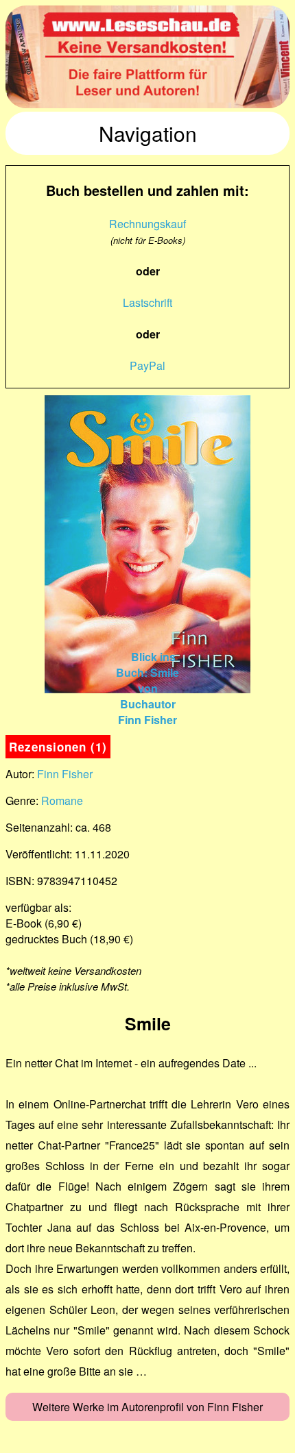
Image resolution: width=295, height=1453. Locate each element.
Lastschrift (147, 302)
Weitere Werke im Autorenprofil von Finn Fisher (147, 1407)
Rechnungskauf (147, 224)
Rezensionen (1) (58, 746)
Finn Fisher (65, 774)
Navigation (148, 133)
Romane (62, 800)
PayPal (147, 365)
